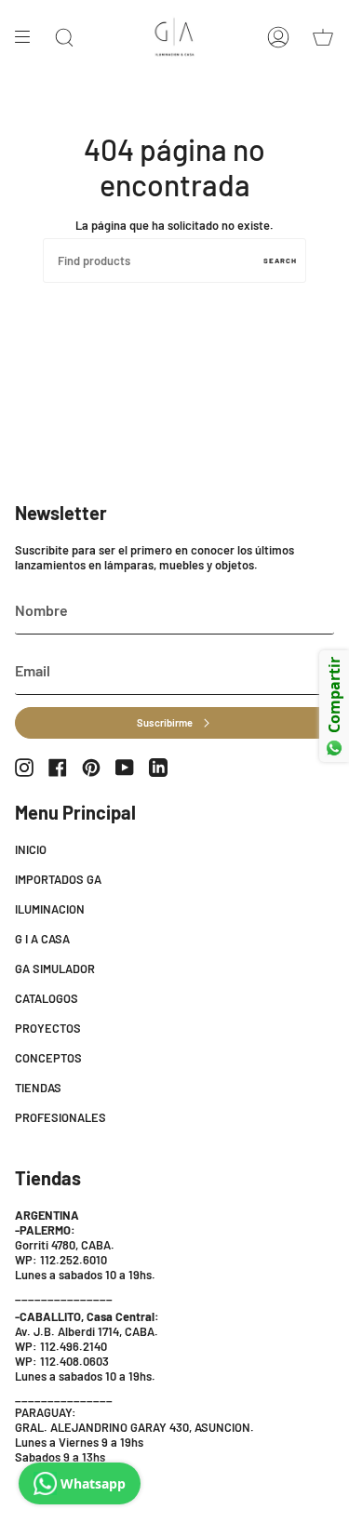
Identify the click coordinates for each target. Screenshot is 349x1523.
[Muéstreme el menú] (29, 37)
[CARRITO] (323, 37)
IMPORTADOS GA (58, 879)
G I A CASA (42, 938)
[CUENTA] (278, 37)
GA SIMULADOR (55, 968)
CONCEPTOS (48, 1057)
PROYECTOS (48, 1028)
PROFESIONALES (60, 1117)
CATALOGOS (46, 998)
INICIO (31, 849)
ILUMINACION (50, 909)
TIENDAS (38, 1087)
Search (280, 260)
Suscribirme (165, 722)
